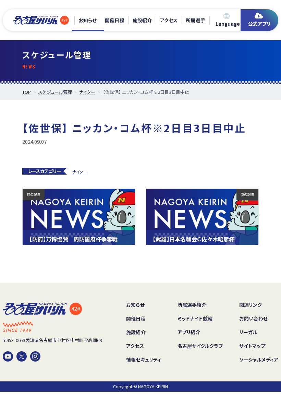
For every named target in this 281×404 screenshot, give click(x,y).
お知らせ (87, 20)
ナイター (79, 172)
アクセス (169, 20)
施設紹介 (142, 20)
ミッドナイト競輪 (195, 318)
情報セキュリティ (143, 359)
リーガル (248, 332)
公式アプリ (259, 23)
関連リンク (250, 304)
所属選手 (195, 20)
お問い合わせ (253, 318)
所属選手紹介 (192, 304)
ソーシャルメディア (258, 359)
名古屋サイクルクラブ (200, 345)
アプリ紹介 (189, 332)
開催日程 (114, 20)
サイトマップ (252, 345)
